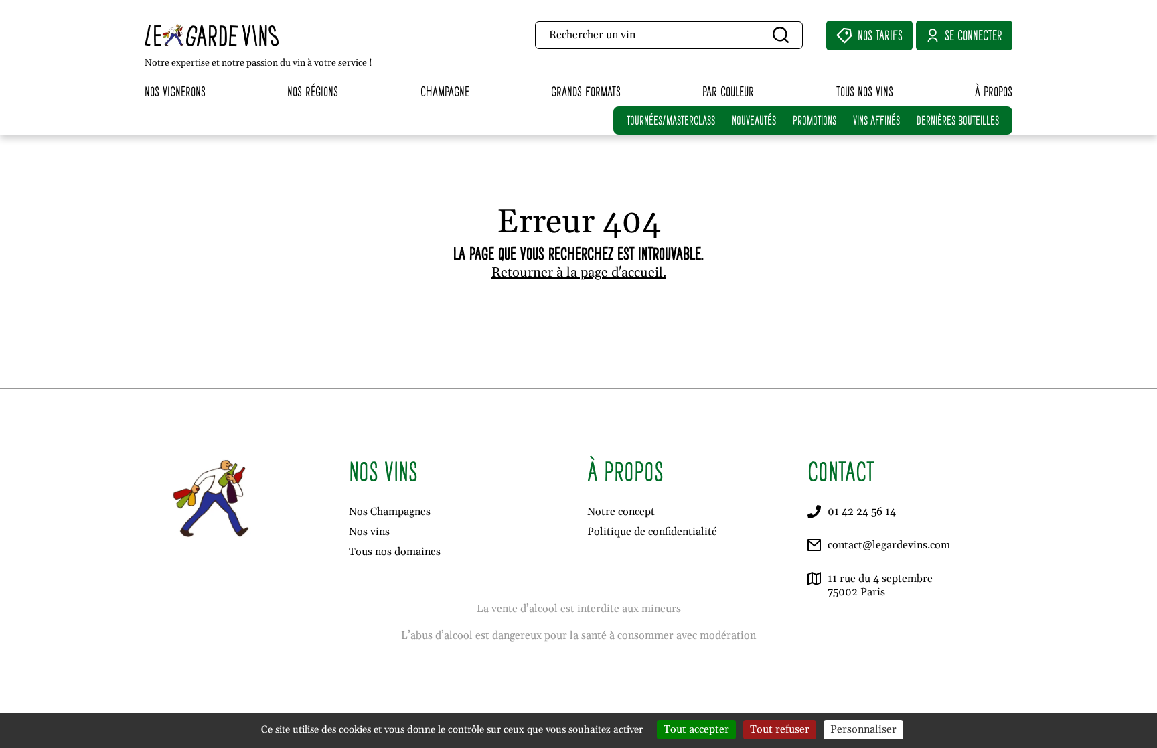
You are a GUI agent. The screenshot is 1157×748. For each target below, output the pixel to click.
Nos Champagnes (390, 511)
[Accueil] (240, 35)
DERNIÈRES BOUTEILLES (958, 120)
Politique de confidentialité (652, 531)
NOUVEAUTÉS (754, 120)
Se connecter (973, 35)
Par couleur (728, 91)
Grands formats (586, 91)
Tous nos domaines (395, 551)
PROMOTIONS (814, 120)
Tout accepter (696, 729)
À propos (993, 91)
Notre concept (621, 511)
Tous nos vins (864, 91)
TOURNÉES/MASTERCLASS (671, 120)
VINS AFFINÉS (876, 120)
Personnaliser (863, 729)
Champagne (444, 91)
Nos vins (369, 531)
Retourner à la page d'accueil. (578, 272)
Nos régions (312, 91)
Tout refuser (779, 729)
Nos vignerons (175, 91)
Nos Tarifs (880, 35)
